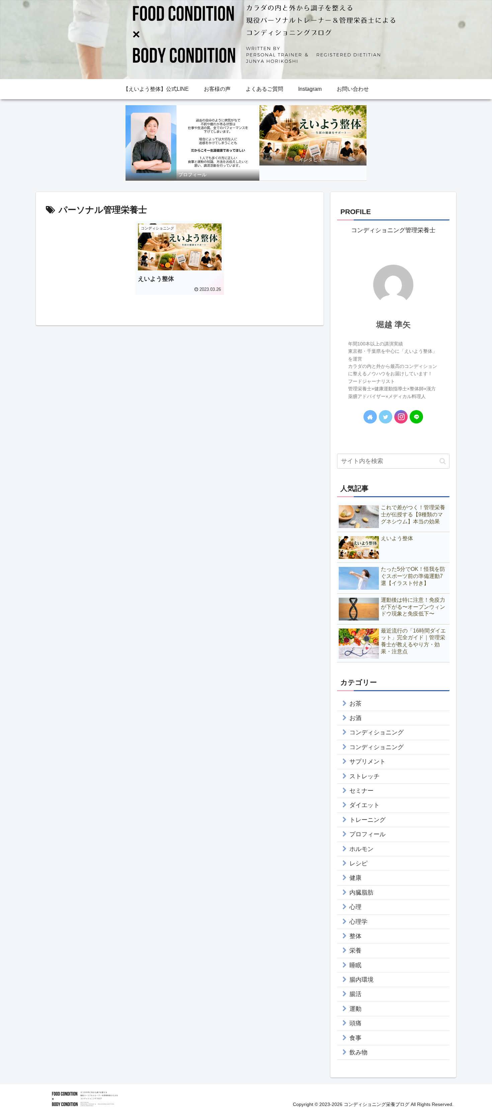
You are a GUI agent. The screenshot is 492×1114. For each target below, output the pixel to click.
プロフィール (367, 834)
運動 (355, 1008)
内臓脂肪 (361, 892)
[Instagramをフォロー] (401, 416)
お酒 (355, 718)
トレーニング (367, 819)
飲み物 (358, 1052)
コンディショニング (376, 732)
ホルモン (361, 849)
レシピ (358, 863)
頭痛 (355, 1023)
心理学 (358, 921)
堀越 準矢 (393, 324)
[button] (442, 461)
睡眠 (355, 965)
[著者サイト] (370, 416)
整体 (355, 936)
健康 (355, 877)
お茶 (355, 703)
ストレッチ (364, 776)
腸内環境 (361, 979)
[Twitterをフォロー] (385, 416)
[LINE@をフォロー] (416, 416)
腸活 (355, 994)
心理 (355, 907)
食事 (355, 1038)
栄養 (355, 950)
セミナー (361, 790)
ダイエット (364, 805)
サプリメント (367, 761)
